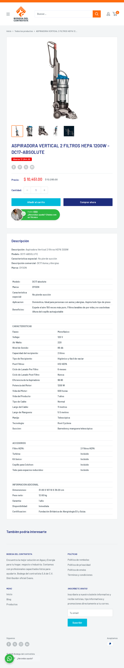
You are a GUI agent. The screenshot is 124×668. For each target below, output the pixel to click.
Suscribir (77, 622)
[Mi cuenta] (108, 14)
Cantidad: (16, 190)
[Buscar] (97, 14)
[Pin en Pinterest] (20, 167)
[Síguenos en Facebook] (8, 644)
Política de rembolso (78, 559)
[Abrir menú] (8, 14)
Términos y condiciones (80, 574)
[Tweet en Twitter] (26, 167)
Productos (11, 604)
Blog (8, 599)
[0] (115, 14)
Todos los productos (24, 31)
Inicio (8, 31)
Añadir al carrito (36, 202)
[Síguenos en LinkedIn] (27, 644)
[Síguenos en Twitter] (15, 644)
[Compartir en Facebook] (13, 167)
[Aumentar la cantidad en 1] (44, 190)
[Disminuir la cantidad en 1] (27, 190)
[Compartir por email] (32, 167)
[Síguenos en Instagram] (21, 644)
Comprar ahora (88, 202)
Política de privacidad (79, 564)
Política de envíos (77, 569)
